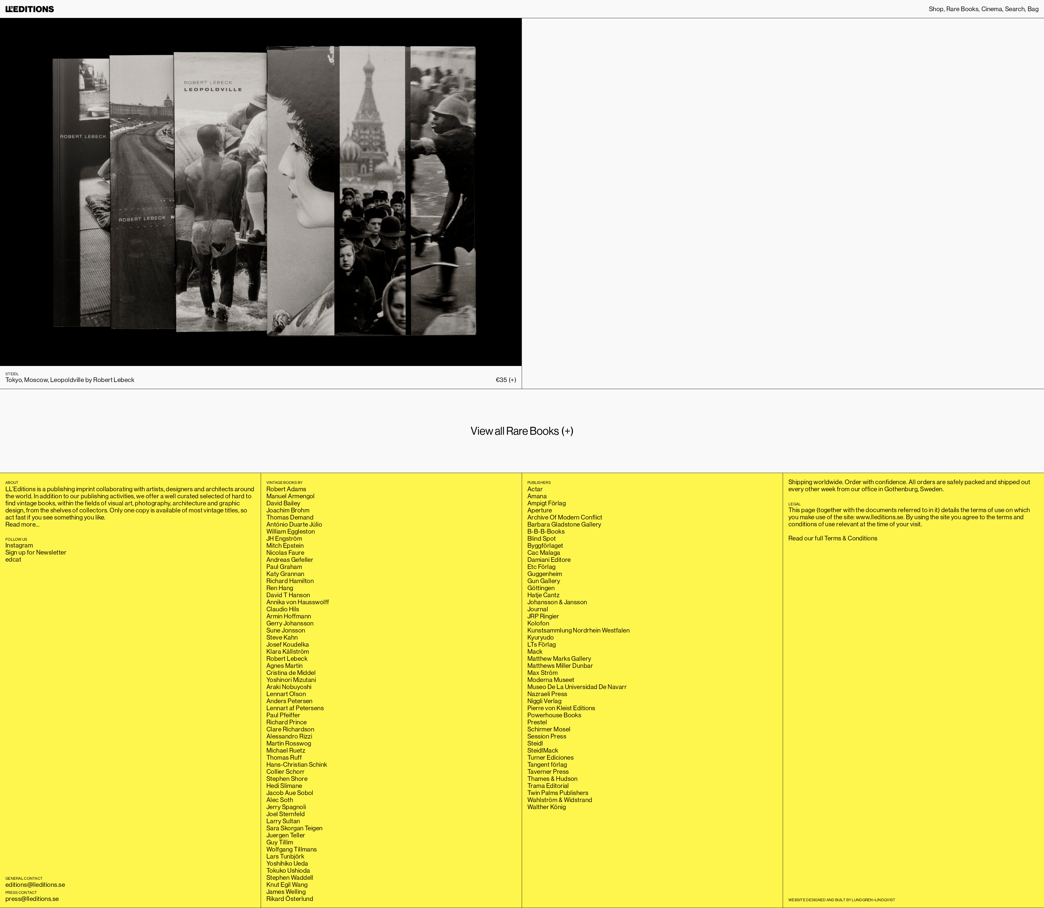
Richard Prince (286, 722)
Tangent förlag (547, 764)
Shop (936, 8)
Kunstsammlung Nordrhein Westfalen (578, 630)
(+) (506, 379)
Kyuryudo (540, 637)
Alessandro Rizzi (289, 736)
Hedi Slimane (284, 786)
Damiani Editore (549, 559)
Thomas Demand (289, 517)
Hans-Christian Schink (296, 764)
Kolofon (538, 623)
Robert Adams (286, 489)
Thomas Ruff (284, 757)
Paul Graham (284, 567)
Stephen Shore (286, 778)
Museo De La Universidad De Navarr (577, 687)
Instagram (19, 545)
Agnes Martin (284, 665)
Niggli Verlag (544, 701)
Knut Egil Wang (286, 884)
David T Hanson (288, 595)
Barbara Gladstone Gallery (564, 524)
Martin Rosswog (288, 743)
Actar (535, 489)
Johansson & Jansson (557, 602)
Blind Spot (541, 538)
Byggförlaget (545, 545)
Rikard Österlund (289, 899)
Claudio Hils (282, 609)
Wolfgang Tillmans (291, 849)
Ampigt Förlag (546, 503)
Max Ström (542, 673)
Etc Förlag (541, 567)
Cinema (991, 8)
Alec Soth (279, 800)
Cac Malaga (543, 552)
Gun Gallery (543, 581)
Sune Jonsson (285, 630)
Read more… (22, 524)
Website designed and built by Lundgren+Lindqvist (841, 899)
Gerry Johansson (290, 623)
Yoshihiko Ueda (287, 863)
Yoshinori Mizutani (291, 680)
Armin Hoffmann (288, 616)
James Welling (286, 892)
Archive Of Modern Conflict (564, 517)
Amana (537, 496)
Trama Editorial (548, 786)
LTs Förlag (541, 644)
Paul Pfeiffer (283, 715)
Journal (537, 609)
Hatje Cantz (543, 595)
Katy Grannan (285, 574)
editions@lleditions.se (35, 884)
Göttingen (541, 588)
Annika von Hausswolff (297, 602)
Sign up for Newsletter (35, 552)
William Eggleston (290, 531)
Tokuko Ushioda (288, 870)
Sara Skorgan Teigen (294, 828)
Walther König (546, 807)
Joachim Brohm (287, 510)
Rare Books (962, 8)
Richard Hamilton (290, 581)
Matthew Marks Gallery (559, 658)
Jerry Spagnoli (286, 807)
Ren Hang (279, 588)
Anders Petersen (289, 701)
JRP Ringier (543, 616)
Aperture (539, 510)
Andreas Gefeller (289, 559)
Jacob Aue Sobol (289, 793)
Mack (535, 651)
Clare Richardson (290, 729)
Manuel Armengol (290, 496)
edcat (13, 559)
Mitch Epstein (285, 545)
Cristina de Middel (291, 673)
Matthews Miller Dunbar (560, 665)
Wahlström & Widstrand (559, 800)
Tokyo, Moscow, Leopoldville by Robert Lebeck (69, 380)
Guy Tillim (279, 842)
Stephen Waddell (289, 877)
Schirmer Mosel (548, 729)
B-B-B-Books (546, 531)
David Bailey (283, 503)
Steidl (535, 743)
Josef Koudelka (287, 644)
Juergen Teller (285, 835)
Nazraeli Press (547, 694)
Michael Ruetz (285, 750)
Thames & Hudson (552, 778)
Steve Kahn (282, 637)
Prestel (537, 722)
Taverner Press (548, 771)
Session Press (546, 736)
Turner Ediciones (550, 757)
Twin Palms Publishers (558, 793)
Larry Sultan (283, 821)
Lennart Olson (286, 694)
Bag (1033, 8)
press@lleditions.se (32, 899)
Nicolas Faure (285, 552)
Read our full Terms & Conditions (833, 538)
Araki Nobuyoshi (289, 687)
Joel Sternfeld (285, 814)
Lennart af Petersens (295, 708)
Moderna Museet (550, 680)
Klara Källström (287, 651)
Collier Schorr (285, 771)
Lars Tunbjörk (285, 856)
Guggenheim (544, 574)
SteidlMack (542, 750)
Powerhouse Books (554, 715)
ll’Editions (29, 9)
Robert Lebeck (286, 658)
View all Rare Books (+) (522, 431)
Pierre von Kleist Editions (561, 708)
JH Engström (284, 538)
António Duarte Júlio (294, 524)
